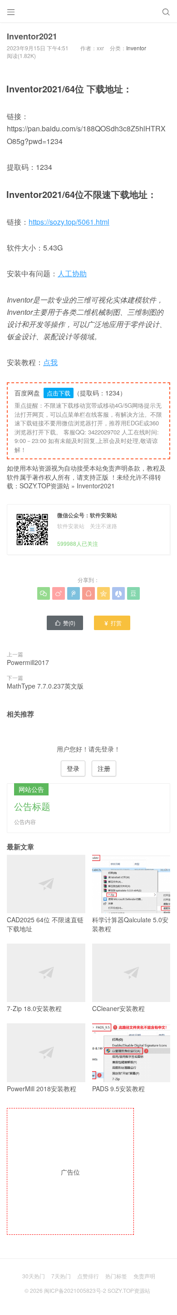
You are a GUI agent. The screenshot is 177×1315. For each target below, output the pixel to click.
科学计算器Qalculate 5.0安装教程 (130, 924)
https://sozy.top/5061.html (69, 222)
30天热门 (33, 1276)
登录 (73, 768)
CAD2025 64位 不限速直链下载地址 (45, 924)
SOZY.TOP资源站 (44, 485)
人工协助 (72, 273)
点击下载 (58, 393)
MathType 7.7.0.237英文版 (45, 685)
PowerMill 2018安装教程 (41, 1088)
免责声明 (144, 1276)
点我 (50, 362)
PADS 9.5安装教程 (118, 1088)
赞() (64, 622)
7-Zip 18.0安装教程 (34, 1008)
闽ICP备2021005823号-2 (75, 1290)
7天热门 (61, 1276)
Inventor (136, 48)
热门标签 (116, 1276)
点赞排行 (88, 1276)
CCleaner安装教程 (118, 1008)
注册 (104, 768)
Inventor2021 (96, 485)
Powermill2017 (28, 662)
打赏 (112, 622)
